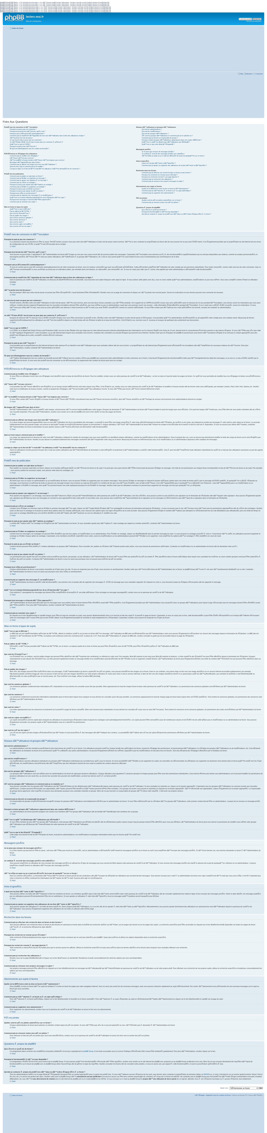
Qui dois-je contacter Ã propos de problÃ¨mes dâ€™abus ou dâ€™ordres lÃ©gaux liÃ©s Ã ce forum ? (176, 214)
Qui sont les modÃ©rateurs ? (151, 131)
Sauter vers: (224, 1088)
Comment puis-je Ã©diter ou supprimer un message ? (28, 178)
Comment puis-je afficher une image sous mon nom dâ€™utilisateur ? (33, 164)
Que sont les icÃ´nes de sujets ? (21, 226)
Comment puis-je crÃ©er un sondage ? (23, 182)
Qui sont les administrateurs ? (152, 129)
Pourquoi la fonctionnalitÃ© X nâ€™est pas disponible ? (160, 212)
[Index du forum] (14, 17)
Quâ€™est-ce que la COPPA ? (20, 144)
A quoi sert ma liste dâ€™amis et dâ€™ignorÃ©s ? (159, 163)
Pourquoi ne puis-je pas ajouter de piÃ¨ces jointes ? (27, 191)
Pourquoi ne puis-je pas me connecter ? (23, 129)
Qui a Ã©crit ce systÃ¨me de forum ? (154, 210)
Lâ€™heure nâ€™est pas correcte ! (22, 158)
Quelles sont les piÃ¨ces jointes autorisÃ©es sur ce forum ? (162, 200)
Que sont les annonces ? (18, 220)
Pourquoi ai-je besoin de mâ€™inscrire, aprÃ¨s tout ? (27, 131)
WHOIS (206, 1074)
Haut (13, 246)
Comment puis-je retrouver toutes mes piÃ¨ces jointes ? (160, 202)
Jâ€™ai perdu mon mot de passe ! (21, 138)
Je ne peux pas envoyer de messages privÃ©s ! (158, 151)
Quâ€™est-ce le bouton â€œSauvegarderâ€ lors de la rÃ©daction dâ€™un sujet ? (37, 197)
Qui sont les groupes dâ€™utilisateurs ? (155, 133)
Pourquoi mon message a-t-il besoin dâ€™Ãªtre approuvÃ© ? (30, 199)
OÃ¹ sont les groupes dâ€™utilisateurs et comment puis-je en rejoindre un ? (167, 135)
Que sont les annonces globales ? (21, 217)
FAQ (241, 74)
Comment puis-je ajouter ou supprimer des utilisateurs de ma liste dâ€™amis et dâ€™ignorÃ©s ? (174, 165)
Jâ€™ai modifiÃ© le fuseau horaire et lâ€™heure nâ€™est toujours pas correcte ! (37, 160)
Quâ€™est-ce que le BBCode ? (20, 209)
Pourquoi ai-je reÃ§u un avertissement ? (23, 193)
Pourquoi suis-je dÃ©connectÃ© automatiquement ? (27, 133)
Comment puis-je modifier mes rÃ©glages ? (24, 156)
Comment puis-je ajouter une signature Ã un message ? (29, 180)
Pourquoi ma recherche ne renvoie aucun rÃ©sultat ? (160, 175)
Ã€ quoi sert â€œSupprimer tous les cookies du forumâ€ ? (29, 148)
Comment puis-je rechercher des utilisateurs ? (157, 179)
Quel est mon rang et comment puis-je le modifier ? (27, 166)
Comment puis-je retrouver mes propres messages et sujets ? (163, 181)
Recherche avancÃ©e (253, 21)
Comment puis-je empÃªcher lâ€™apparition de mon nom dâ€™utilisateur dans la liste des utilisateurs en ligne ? (47, 135)
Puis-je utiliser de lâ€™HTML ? (20, 211)
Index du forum (17, 28)
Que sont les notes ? (17, 222)
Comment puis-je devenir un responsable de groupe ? (160, 138)
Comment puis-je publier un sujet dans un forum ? (26, 176)
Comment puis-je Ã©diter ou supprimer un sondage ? (27, 187)
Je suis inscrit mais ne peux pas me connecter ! (26, 140)
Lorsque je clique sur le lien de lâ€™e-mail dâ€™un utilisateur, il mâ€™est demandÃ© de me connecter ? (45, 169)
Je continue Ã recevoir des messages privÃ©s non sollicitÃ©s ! (163, 154)
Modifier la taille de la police (261, 27)
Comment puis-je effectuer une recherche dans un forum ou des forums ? (166, 172)
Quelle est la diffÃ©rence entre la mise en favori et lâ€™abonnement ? (165, 188)
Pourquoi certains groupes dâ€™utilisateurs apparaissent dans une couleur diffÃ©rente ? (172, 140)
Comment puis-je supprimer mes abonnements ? (158, 193)
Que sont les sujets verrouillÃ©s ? (21, 224)
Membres (249, 74)
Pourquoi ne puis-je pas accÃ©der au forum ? (25, 189)
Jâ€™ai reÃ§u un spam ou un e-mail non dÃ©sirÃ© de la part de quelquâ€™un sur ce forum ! (173, 156)
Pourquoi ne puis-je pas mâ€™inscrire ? (23, 146)
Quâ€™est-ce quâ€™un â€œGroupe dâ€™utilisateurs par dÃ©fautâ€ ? (166, 142)
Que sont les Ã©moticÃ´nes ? (20, 213)
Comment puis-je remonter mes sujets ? (23, 202)
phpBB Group (88, 1051)
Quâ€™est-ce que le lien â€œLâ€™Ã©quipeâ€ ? (158, 144)
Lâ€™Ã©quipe (200, 1095)
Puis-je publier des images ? (19, 215)
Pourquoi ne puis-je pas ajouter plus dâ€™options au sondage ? (31, 184)
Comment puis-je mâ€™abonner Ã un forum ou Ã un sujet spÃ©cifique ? (166, 190)
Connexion (259, 74)
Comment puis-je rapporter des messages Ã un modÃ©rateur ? (31, 195)
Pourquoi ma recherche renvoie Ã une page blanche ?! (160, 177)
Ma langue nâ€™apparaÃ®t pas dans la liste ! (25, 162)
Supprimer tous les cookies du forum (218, 1095)
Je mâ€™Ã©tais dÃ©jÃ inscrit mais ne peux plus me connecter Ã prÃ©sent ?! (36, 142)
